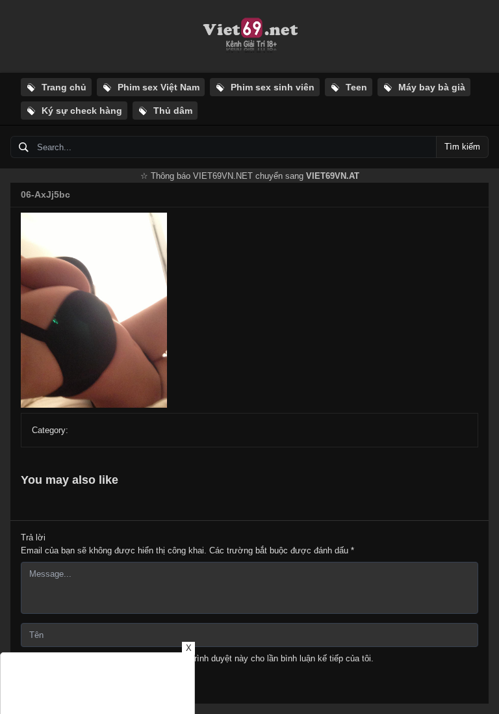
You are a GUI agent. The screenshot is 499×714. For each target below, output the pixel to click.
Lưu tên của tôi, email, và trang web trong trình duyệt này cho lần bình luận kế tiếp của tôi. (203, 658)
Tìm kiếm (462, 147)
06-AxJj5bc (45, 194)
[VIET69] (249, 36)
